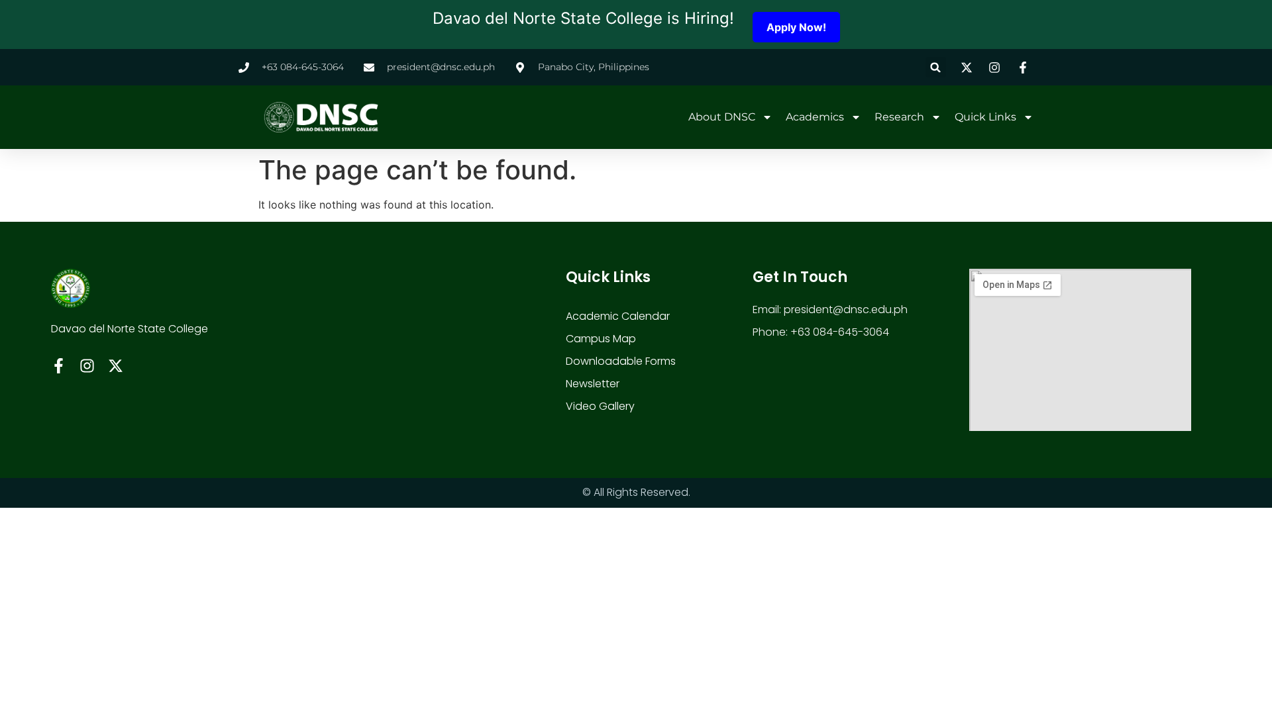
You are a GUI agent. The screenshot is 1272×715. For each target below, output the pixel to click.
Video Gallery (600, 406)
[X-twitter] (115, 365)
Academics (815, 117)
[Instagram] (87, 365)
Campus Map (601, 338)
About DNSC (721, 117)
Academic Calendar (618, 316)
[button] (936, 67)
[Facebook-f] (58, 365)
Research (899, 117)
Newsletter (592, 383)
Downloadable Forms (621, 361)
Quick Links (985, 117)
